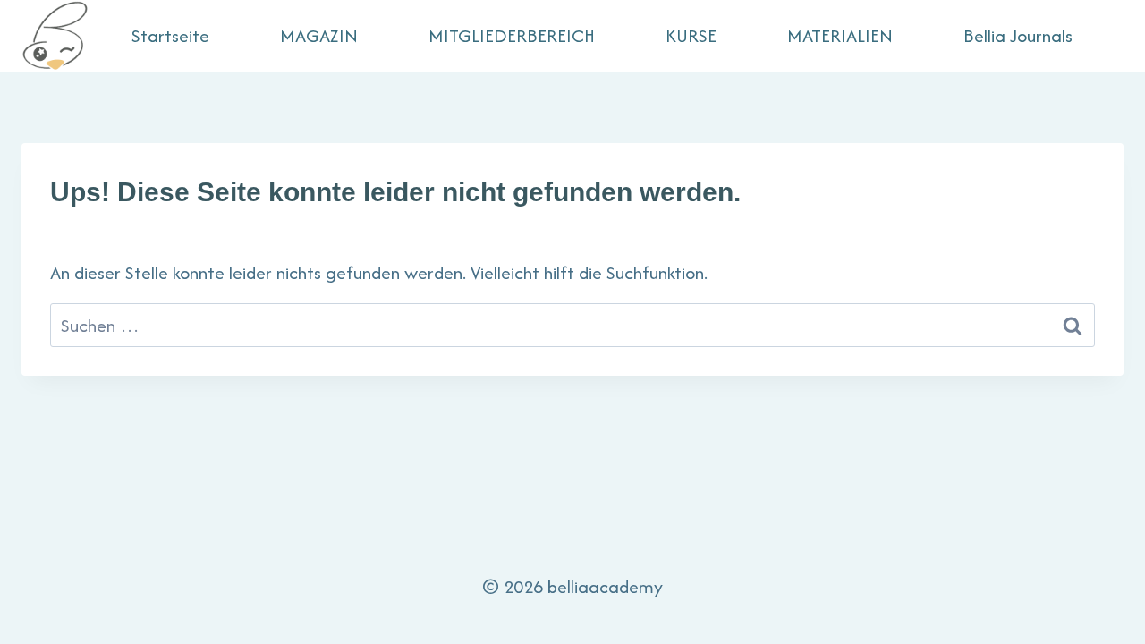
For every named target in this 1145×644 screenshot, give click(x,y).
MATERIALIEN (840, 35)
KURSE (691, 35)
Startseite (170, 35)
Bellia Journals (1018, 35)
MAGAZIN (319, 35)
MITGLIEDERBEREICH (511, 35)
